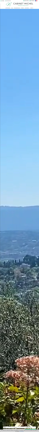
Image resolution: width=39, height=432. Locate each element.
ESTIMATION (32, 0)
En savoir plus (21, 431)
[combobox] (8, 427)
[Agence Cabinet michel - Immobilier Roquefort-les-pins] (19, 4)
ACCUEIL (3, 0)
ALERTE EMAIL (26, 0)
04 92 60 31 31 (8, 0)
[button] (36, 0)
